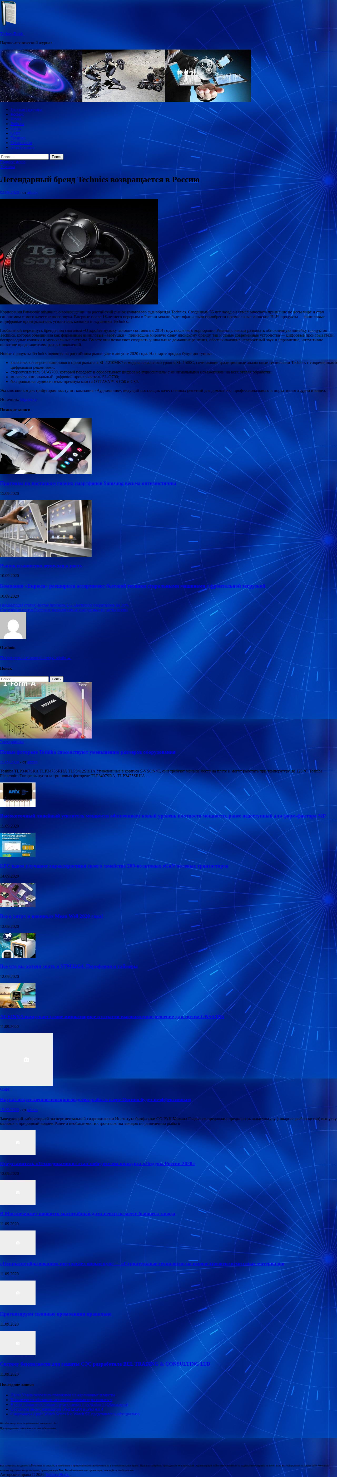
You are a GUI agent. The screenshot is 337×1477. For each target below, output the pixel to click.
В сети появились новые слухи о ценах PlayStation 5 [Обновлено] (69, 1404)
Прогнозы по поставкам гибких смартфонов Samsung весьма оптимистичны (88, 483)
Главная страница (26, 109)
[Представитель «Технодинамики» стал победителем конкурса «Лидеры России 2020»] (18, 1153)
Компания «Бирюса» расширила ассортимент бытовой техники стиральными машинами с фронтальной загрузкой (132, 586)
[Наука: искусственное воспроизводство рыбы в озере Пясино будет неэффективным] (26, 1084)
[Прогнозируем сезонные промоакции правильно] (18, 1303)
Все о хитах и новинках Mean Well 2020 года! (51, 916)
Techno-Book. (12, 34)
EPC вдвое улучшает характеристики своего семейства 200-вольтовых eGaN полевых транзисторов (114, 866)
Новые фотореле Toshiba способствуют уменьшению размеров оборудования (87, 752)
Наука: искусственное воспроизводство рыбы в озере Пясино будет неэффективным (95, 1099)
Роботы (17, 123)
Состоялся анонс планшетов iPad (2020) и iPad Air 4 (57, 1409)
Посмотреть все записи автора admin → (35, 658)
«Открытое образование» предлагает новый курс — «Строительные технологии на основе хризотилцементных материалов (142, 1263)
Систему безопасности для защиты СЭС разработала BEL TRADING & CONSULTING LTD (105, 1364)
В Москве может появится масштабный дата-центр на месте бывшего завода (87, 1213)
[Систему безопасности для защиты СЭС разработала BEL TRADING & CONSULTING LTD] (18, 1354)
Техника (18, 138)
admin (32, 192)
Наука (16, 119)
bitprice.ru (28, 399)
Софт (15, 133)
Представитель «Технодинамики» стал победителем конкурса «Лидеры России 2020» (97, 1163)
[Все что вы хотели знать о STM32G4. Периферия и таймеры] (18, 956)
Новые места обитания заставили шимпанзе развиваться (61, 1399)
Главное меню (13, 162)
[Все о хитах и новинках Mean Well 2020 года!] (18, 906)
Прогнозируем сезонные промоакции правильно (56, 1314)
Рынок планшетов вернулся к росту (41, 565)
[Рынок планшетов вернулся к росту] (46, 555)
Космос (17, 114)
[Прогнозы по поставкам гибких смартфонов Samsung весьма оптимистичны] (46, 473)
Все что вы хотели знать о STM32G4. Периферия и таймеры (69, 966)
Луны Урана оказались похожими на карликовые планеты (63, 1395)
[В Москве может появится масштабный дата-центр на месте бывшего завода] (18, 1203)
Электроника (22, 147)
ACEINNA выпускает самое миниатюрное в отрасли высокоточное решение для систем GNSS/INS (112, 1016)
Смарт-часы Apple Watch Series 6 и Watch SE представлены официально (75, 1414)
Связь (16, 128)
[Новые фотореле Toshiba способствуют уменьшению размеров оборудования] (46, 737)
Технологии (21, 142)
